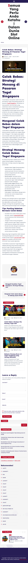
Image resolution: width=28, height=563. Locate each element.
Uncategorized (12, 535)
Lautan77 (5, 480)
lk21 (4, 474)
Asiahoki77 (5, 471)
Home (2, 42)
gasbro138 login (7, 505)
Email (4, 399)
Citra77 (4, 483)
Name (4, 393)
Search (5, 421)
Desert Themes (23, 559)
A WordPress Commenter (7, 460)
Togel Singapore (11, 103)
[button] (23, 532)
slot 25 (4, 524)
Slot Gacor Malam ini (8, 508)
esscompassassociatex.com (10, 515)
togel (10, 56)
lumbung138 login (18, 215)
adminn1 (6, 56)
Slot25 (4, 477)
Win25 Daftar (6, 518)
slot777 (4, 468)
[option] (14, 538)
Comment (5, 382)
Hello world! (17, 460)
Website (4, 405)
